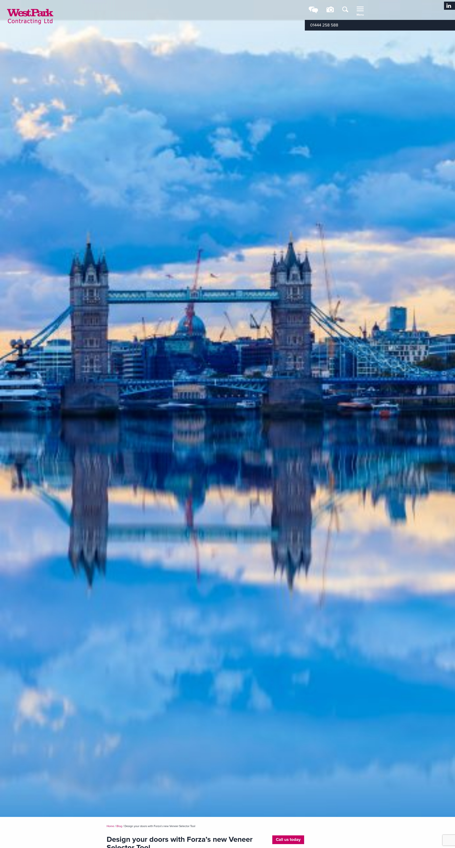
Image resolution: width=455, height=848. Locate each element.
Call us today (288, 839)
